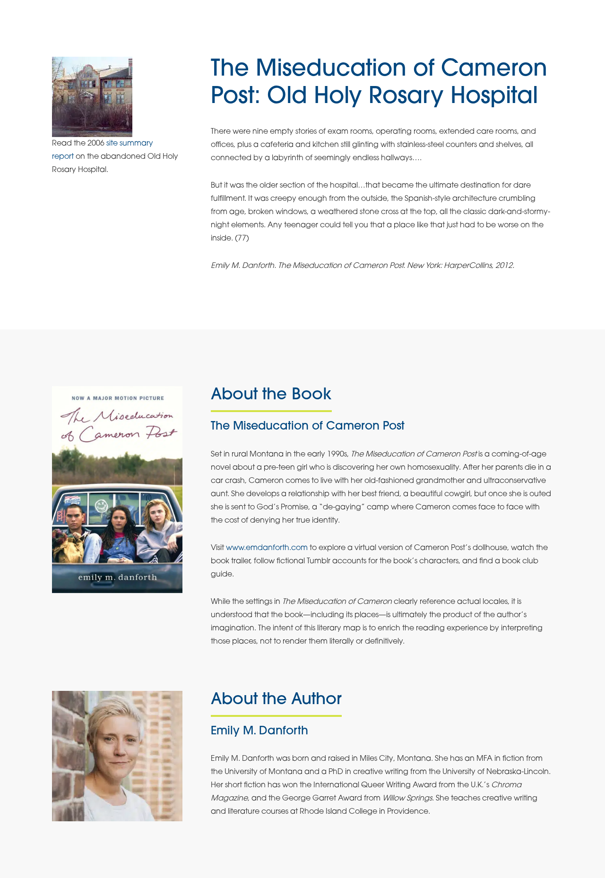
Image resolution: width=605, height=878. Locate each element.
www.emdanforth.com (267, 548)
